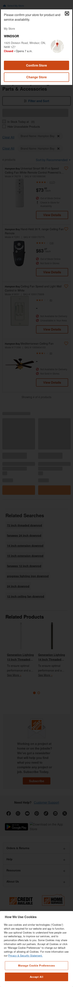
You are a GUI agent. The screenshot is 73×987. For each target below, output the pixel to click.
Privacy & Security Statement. (25, 955)
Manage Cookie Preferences (36, 965)
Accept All (36, 977)
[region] (36, 949)
